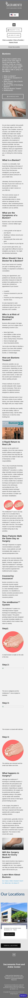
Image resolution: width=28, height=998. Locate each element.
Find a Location (7, 40)
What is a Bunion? (10, 76)
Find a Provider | (19, 40)
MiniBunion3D (8, 90)
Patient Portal (13, 42)
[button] (14, 25)
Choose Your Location (14, 47)
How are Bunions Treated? (12, 88)
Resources (14, 979)
